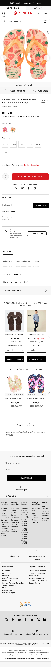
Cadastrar (26, 478)
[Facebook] (25, 620)
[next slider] (1, 337)
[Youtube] (19, 620)
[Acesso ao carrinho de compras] (45, 15)
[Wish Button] (5, 176)
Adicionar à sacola (30, 176)
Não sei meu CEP (9, 211)
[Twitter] (32, 620)
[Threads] (38, 620)
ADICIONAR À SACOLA (15, 359)
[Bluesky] (44, 620)
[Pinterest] (12, 620)
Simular (41, 206)
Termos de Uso (16, 652)
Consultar (37, 233)
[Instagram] (6, 620)
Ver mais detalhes (12, 274)
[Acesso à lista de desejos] (40, 15)
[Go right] (47, 58)
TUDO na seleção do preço (25, 3)
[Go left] (4, 58)
